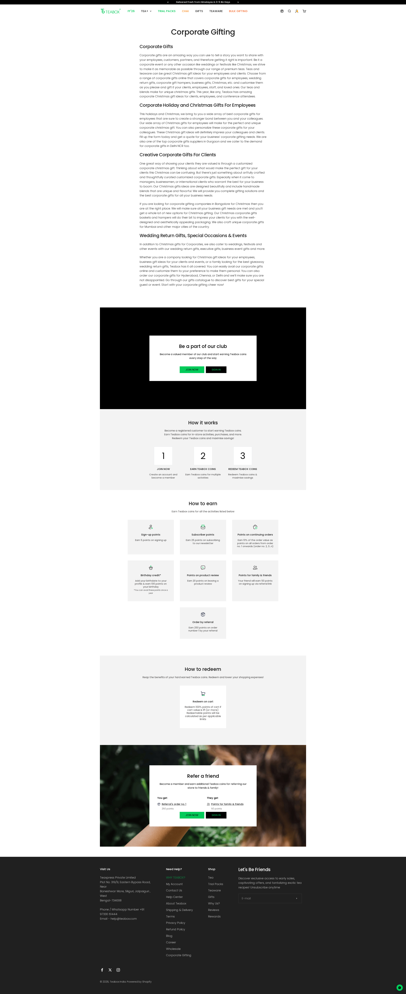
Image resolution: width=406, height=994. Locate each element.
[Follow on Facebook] (102, 970)
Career (171, 942)
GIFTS (199, 11)
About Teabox (176, 903)
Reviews (213, 910)
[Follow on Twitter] (110, 970)
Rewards (214, 916)
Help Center (174, 897)
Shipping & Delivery (179, 910)
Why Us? (214, 903)
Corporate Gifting (178, 955)
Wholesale (173, 949)
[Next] (238, 2)
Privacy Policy (175, 923)
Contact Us (174, 890)
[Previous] (167, 2)
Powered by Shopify (139, 982)
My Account (174, 884)
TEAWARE (216, 11)
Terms (170, 916)
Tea (210, 877)
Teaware (214, 890)
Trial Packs (215, 884)
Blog (169, 936)
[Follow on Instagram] (118, 970)
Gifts (211, 897)
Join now (192, 369)
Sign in (216, 369)
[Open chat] (399, 987)
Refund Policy (175, 929)
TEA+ (144, 11)
